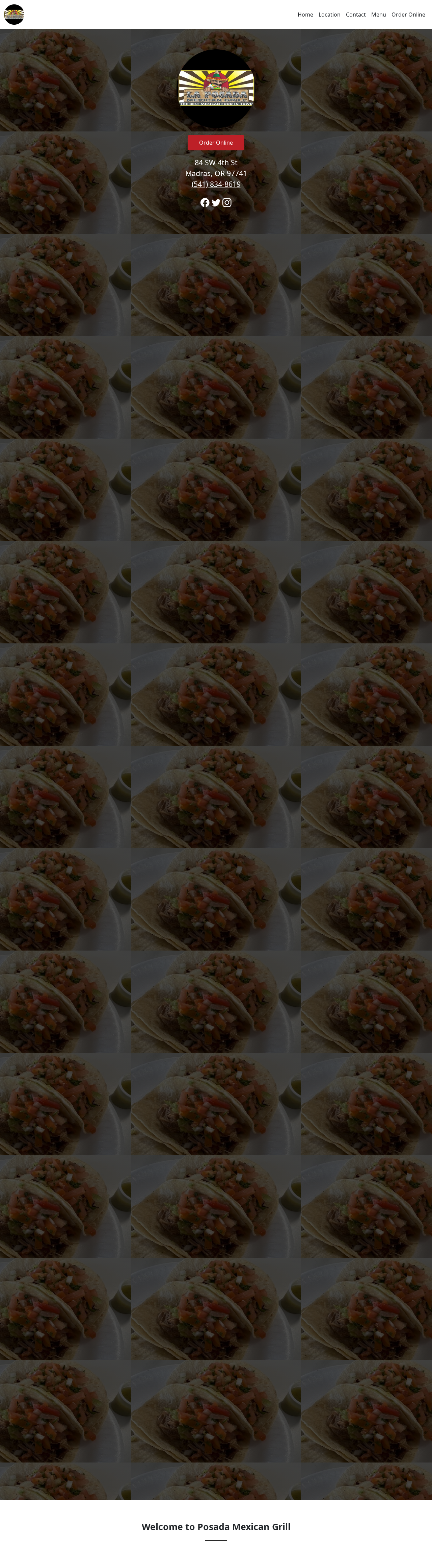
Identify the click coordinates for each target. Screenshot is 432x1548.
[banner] (216, 764)
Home (305, 14)
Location (330, 14)
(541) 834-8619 (216, 184)
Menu (378, 14)
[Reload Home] (14, 14)
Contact (356, 14)
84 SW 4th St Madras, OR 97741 (216, 173)
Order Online (408, 14)
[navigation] (216, 14)
